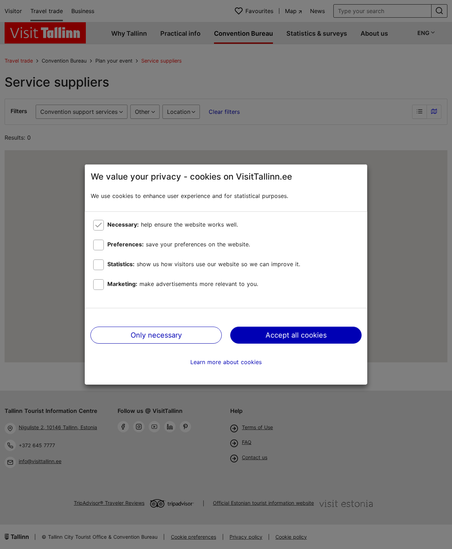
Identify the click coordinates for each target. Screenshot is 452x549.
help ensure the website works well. (172, 224)
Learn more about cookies (226, 362)
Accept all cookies (296, 335)
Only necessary (156, 335)
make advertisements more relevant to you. (182, 283)
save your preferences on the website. (178, 244)
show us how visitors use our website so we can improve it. (203, 264)
